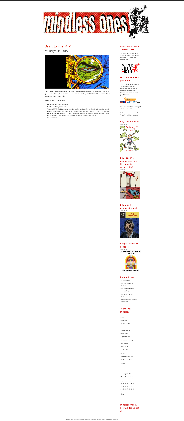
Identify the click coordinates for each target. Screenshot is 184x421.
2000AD (55, 107)
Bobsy (122, 327)
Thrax (94, 115)
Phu (104, 419)
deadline (102, 109)
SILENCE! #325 (125, 280)
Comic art (62, 107)
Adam (122, 317)
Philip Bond (51, 113)
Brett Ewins (86, 109)
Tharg (64, 115)
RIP (58, 113)
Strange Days (56, 115)
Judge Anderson (79, 111)
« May (122, 394)
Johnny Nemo (68, 111)
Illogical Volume (125, 336)
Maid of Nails (124, 343)
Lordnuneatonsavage (127, 340)
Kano (97, 111)
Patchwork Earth (126, 350)
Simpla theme (87, 419)
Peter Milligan (104, 111)
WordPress (115, 419)
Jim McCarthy (58, 111)
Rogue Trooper (65, 113)
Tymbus (123, 363)
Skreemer (75, 113)
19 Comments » (52, 118)
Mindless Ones (97, 21)
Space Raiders (99, 113)
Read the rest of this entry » (55, 100)
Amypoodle (124, 320)
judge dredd (90, 111)
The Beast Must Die (127, 356)
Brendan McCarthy (75, 109)
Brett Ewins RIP (58, 46)
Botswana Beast (125, 330)
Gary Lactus (124, 333)
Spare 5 (123, 353)
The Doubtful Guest (126, 360)
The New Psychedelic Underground (79, 115)
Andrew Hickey (125, 323)
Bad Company (63, 109)
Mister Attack (124, 346)
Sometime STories (86, 113)
